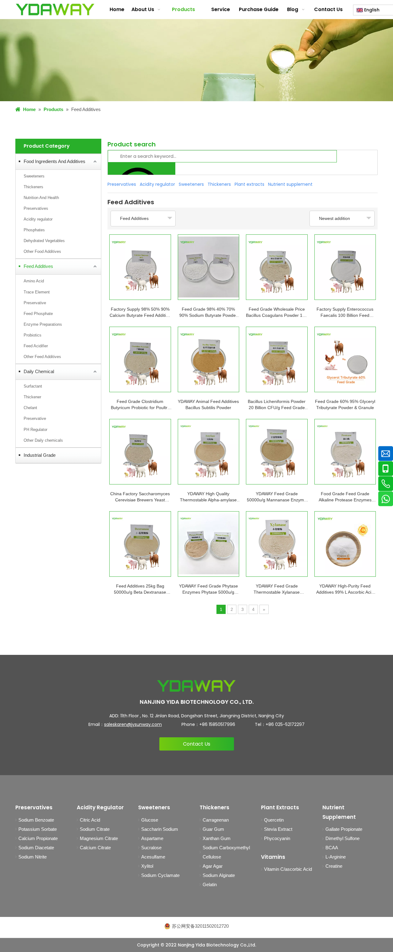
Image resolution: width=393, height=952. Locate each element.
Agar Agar (213, 866)
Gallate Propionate (343, 829)
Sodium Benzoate (36, 820)
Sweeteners (34, 176)
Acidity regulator (38, 219)
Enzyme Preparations (43, 324)
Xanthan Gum (217, 838)
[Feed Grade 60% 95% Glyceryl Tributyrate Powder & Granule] (345, 359)
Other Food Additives (42, 251)
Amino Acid (34, 281)
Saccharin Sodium (159, 829)
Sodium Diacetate (36, 847)
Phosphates (34, 230)
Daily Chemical (39, 371)
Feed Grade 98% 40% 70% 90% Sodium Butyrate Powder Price (208, 312)
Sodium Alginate (219, 875)
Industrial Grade (40, 455)
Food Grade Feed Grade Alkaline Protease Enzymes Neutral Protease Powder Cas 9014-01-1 (345, 497)
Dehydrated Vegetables (44, 240)
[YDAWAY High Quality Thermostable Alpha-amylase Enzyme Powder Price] (208, 451)
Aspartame (152, 838)
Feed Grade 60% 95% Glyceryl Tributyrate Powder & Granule (345, 404)
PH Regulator (35, 429)
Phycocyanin (277, 838)
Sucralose (151, 847)
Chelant (30, 407)
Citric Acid (90, 820)
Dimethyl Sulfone (342, 838)
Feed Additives (38, 266)
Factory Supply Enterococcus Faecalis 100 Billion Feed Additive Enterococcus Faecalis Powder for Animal (345, 312)
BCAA (331, 847)
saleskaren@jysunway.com (133, 724)
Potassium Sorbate (37, 829)
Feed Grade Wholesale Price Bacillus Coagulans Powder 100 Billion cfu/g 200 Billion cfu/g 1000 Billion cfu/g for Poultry (276, 312)
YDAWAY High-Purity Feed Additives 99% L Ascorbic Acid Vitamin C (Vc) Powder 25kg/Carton (345, 589)
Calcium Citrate (95, 847)
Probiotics (32, 335)
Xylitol (147, 866)
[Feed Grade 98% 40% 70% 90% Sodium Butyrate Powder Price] (208, 267)
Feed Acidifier (36, 346)
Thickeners (33, 187)
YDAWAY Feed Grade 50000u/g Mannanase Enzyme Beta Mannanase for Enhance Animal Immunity (276, 497)
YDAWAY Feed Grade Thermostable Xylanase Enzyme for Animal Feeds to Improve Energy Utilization (276, 589)
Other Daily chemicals (43, 440)
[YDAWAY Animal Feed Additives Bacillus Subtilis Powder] (208, 359)
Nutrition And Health (41, 197)
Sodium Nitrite (32, 856)
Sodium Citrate (95, 829)
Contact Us (196, 743)
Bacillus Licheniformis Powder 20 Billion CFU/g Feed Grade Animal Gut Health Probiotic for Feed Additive (277, 405)
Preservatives (36, 208)
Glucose (149, 820)
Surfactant (33, 386)
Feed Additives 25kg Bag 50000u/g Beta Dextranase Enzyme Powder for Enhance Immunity (140, 589)
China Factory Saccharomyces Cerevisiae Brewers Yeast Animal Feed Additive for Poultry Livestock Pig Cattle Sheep (140, 497)
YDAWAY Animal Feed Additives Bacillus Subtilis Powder (208, 404)
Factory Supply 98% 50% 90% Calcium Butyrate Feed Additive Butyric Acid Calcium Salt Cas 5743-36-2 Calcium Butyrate (140, 312)
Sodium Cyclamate (160, 875)
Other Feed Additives (42, 356)
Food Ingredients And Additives (54, 161)
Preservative (35, 303)
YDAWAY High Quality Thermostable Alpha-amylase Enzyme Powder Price (208, 497)
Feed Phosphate (38, 313)
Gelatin (210, 884)
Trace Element (37, 292)
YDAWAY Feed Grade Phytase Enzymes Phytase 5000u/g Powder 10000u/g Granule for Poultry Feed (208, 589)
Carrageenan (216, 820)
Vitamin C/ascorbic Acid (288, 869)
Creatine (333, 866)
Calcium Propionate (38, 838)
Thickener (32, 397)
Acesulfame (153, 856)
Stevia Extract (278, 829)
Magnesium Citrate (99, 838)
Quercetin (274, 820)
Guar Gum (213, 829)
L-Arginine (335, 856)
